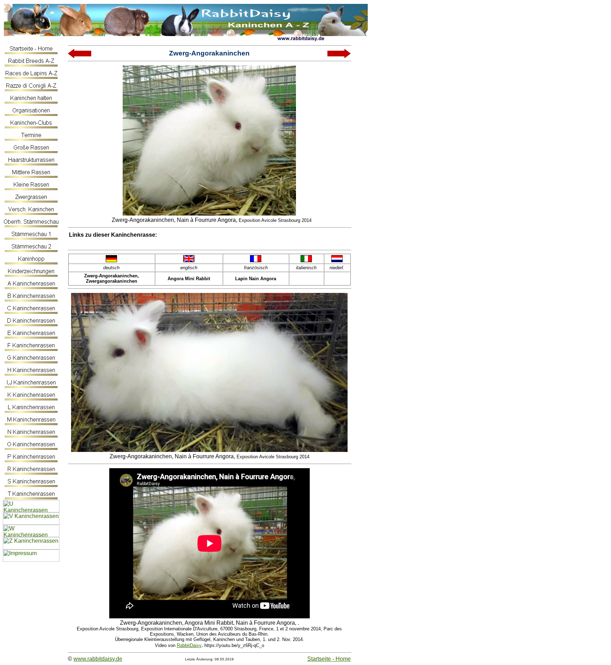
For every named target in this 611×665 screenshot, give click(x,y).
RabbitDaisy (189, 645)
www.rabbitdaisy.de (98, 659)
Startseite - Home (329, 659)
